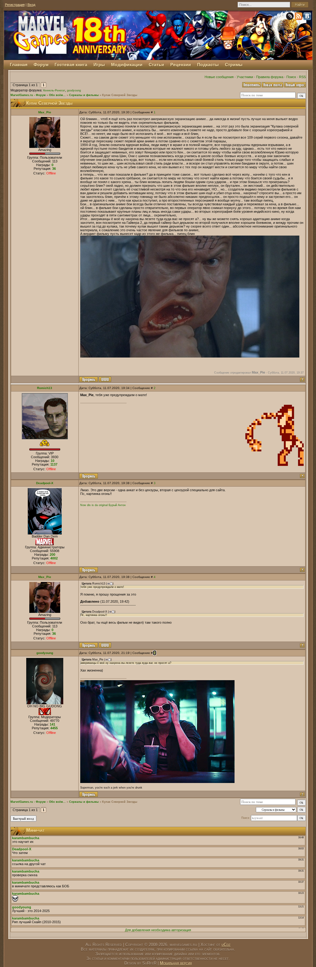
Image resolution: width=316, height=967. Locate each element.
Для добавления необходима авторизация (158, 930)
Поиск (291, 77)
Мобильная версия (176, 963)
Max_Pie (44, 112)
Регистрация (15, 4)
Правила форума (269, 77)
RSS (302, 77)
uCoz (226, 944)
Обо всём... (57, 95)
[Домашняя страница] (105, 379)
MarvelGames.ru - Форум (28, 95)
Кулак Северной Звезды (119, 95)
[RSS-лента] (299, 17)
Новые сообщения (219, 77)
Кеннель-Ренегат (54, 90)
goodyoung (74, 90)
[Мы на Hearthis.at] (290, 17)
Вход (31, 4)
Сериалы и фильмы (84, 95)
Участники (245, 77)
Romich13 (44, 388)
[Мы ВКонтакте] (307, 17)
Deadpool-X (44, 483)
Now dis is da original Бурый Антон (103, 505)
